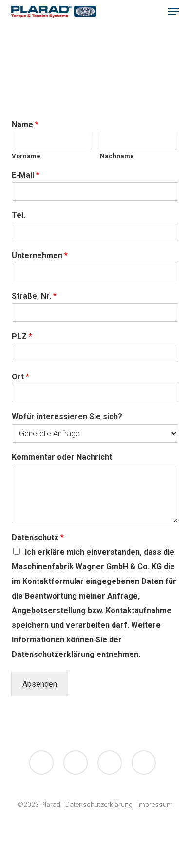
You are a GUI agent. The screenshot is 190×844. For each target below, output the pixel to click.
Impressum (155, 804)
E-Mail (25, 175)
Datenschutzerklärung (99, 804)
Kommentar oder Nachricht (62, 457)
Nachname (117, 156)
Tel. (18, 215)
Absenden (39, 684)
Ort (20, 376)
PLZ (22, 336)
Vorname (26, 156)
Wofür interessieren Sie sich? (67, 416)
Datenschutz (38, 537)
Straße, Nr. (34, 295)
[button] (173, 12)
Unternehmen (40, 255)
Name (25, 124)
